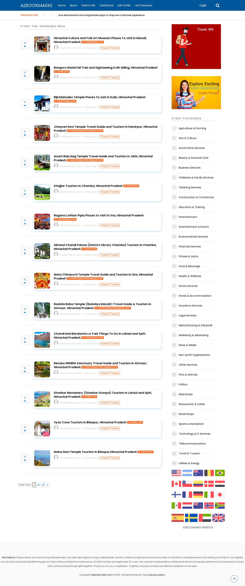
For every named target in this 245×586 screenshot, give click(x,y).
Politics (183, 384)
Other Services (188, 365)
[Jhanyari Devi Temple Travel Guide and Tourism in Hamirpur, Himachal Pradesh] (42, 133)
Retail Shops (186, 414)
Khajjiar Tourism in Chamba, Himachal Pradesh (88, 186)
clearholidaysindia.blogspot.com (86, 130)
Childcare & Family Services (196, 177)
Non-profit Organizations (194, 355)
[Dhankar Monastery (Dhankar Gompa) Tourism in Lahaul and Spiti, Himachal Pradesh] (42, 399)
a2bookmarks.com (101, 574)
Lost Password (143, 5)
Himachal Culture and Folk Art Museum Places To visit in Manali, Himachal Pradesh (100, 40)
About (73, 5)
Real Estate (186, 394)
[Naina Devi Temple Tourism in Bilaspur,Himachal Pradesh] (42, 458)
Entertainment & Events (194, 227)
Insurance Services (190, 305)
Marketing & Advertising (193, 335)
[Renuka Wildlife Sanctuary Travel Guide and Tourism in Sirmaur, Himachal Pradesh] (42, 369)
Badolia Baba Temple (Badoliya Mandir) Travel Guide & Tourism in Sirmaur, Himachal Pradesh (102, 306)
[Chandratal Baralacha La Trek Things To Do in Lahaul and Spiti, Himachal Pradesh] (42, 340)
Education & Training (192, 207)
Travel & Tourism (110, 48)
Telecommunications (192, 443)
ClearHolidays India (70, 47)
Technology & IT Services (194, 434)
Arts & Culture (187, 138)
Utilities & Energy (189, 463)
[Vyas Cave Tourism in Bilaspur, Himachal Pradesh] (42, 428)
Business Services (190, 167)
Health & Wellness (190, 276)
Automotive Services (192, 148)
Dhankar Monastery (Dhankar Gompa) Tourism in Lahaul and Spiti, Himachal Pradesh (103, 395)
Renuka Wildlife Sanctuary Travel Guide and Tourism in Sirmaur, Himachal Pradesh (100, 365)
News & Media (187, 345)
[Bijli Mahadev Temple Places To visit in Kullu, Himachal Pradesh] (42, 103)
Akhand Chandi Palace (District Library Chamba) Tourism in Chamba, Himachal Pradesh (105, 247)
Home (61, 5)
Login (203, 5)
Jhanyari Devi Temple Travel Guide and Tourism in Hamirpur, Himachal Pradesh (105, 129)
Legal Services (187, 315)
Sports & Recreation (191, 424)
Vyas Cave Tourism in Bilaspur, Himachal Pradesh (90, 422)
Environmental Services (193, 236)
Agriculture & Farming (192, 128)
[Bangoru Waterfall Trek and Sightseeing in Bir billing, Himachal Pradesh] (42, 74)
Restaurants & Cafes (192, 404)
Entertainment (188, 217)
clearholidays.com (94, 42)
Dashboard (106, 5)
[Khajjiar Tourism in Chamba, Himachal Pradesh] (42, 192)
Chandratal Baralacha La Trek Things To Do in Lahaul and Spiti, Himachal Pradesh (100, 336)
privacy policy (157, 574)
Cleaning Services (190, 187)
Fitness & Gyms (188, 256)
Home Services (188, 286)
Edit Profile (124, 5)
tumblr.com (63, 71)
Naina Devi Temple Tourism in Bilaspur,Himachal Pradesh (95, 452)
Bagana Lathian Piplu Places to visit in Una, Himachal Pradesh (99, 215)
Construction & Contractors (196, 197)
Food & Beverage (189, 266)
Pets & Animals (188, 374)
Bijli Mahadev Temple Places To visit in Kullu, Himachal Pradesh (99, 97)
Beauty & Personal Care (193, 158)
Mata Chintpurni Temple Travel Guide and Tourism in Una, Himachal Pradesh (103, 276)
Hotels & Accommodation (195, 296)
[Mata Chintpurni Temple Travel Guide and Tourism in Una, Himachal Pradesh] (42, 281)
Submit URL (88, 5)
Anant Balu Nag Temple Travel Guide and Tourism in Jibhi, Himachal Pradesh (103, 158)
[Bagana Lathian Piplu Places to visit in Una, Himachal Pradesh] (42, 221)
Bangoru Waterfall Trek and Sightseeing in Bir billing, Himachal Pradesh (106, 68)
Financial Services (190, 246)
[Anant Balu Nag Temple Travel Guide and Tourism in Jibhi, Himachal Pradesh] (42, 162)
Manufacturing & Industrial (195, 325)
